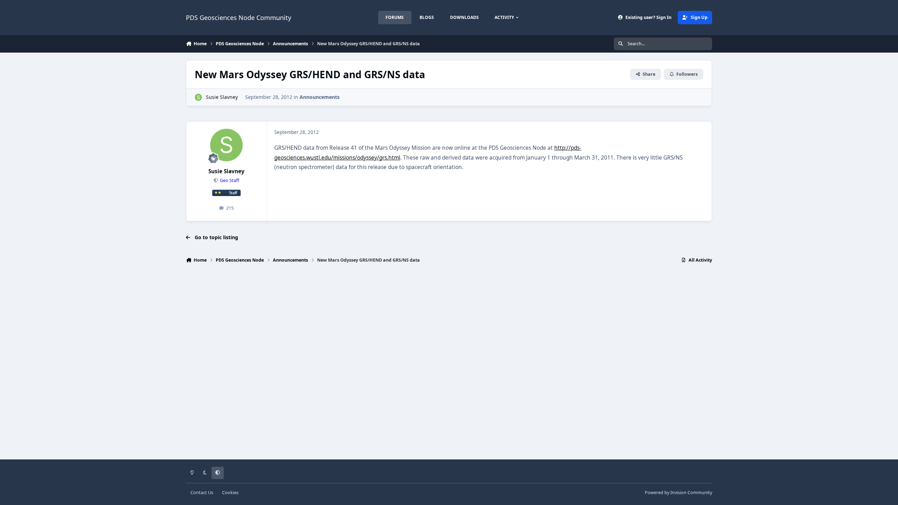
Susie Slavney (222, 97)
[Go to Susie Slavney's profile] (198, 97)
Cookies (230, 493)
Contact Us (201, 493)
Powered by (678, 493)
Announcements (320, 97)
